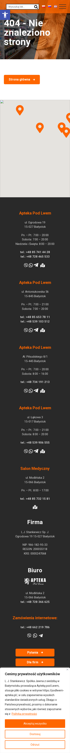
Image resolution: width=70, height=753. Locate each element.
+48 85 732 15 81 (38, 499)
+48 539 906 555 (38, 442)
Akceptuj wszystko (35, 723)
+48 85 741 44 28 (38, 252)
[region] (35, 710)
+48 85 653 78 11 (38, 317)
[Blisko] (67, 669)
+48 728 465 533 (38, 256)
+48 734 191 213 (38, 382)
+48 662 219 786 (38, 627)
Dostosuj (35, 734)
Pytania (32, 652)
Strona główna (19, 79)
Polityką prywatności (24, 713)
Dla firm (32, 662)
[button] (5, 15)
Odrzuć (35, 744)
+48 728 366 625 (38, 602)
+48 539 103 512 (38, 321)
